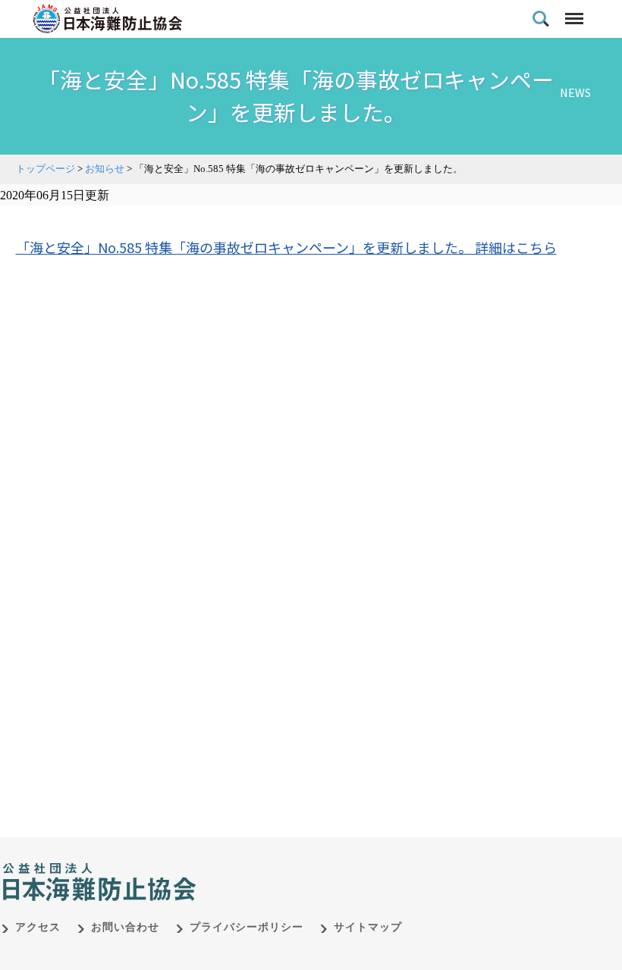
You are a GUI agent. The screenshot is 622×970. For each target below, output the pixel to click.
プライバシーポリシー (246, 927)
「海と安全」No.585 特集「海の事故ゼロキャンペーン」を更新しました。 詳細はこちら (286, 247)
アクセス (38, 927)
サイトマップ (368, 927)
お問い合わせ (125, 927)
